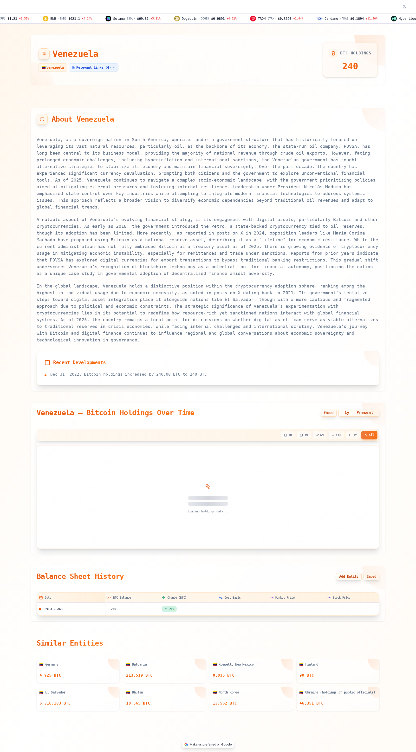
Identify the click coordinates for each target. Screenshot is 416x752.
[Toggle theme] (404, 7)
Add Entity (348, 576)
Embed (328, 413)
